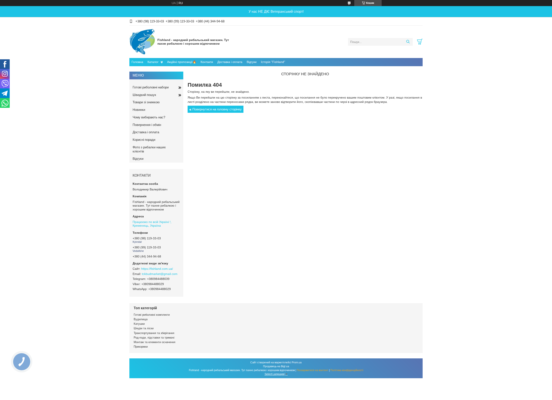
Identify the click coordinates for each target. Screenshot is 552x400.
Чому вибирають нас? (149, 117)
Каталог (152, 62)
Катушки (139, 323)
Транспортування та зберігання (154, 333)
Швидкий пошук (144, 95)
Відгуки (252, 62)
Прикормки (141, 346)
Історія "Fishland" (273, 62)
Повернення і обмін (147, 125)
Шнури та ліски (144, 328)
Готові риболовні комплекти (152, 314)
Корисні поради (144, 139)
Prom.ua (297, 362)
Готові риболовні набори (151, 87)
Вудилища (140, 319)
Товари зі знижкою (146, 102)
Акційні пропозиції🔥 (181, 62)
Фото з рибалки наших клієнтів (149, 149)
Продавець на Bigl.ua (276, 366)
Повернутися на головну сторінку (217, 109)
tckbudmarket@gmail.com (159, 274)
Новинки (139, 109)
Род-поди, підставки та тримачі (154, 337)
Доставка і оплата (229, 62)
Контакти (207, 62)
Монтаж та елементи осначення (154, 342)
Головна (137, 62)
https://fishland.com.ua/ (157, 268)
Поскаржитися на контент (312, 370)
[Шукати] (408, 42)
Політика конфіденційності (346, 370)
